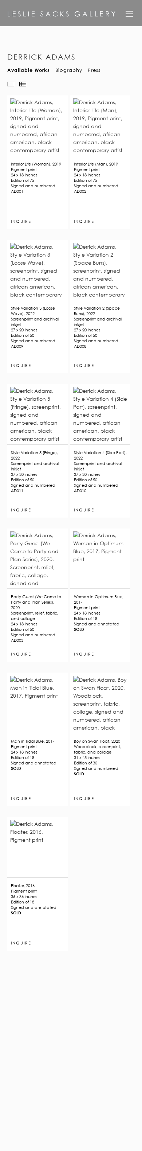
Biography (68, 70)
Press (94, 70)
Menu (129, 16)
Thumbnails (22, 84)
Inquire (21, 222)
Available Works (28, 70)
